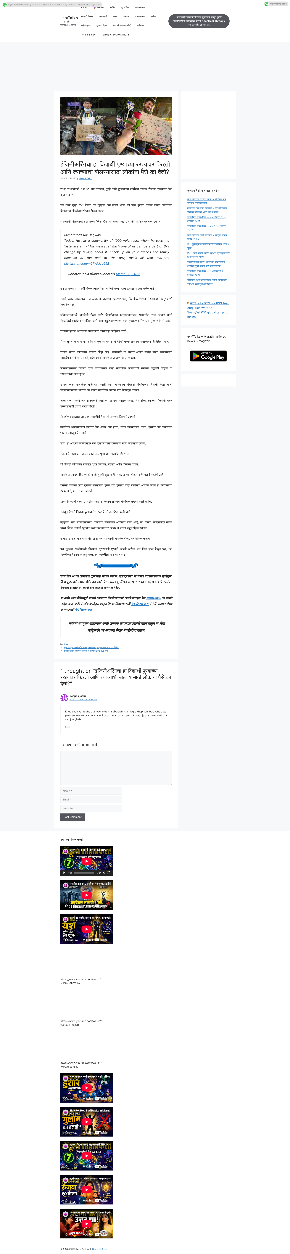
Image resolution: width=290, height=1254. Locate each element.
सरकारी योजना (87, 16)
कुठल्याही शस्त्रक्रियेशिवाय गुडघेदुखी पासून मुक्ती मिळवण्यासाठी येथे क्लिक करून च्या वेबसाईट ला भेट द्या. (199, 21)
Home (84, 7)
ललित (153, 16)
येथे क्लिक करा (140, 604)
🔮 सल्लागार (98, 7)
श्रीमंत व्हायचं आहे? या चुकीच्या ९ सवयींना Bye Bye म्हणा (86, 650)
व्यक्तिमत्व (141, 25)
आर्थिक (112, 7)
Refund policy (88, 34)
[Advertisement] (145, 65)
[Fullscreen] (108, 872)
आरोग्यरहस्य (85, 25)
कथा (115, 16)
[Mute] (104, 872)
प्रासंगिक (125, 7)
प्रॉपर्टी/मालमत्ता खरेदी (122, 25)
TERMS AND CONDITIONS (116, 34)
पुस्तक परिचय (102, 25)
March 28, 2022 (128, 274)
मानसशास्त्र (140, 16)
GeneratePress (100, 1249)
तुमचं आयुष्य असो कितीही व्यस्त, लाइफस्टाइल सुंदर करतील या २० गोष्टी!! (91, 647)
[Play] (64, 872)
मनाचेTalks (69, 18)
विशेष (66, 644)
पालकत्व (126, 16)
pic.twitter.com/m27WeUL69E (86, 263)
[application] (86, 861)
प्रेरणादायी (103, 16)
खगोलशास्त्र (140, 7)
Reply (68, 727)
